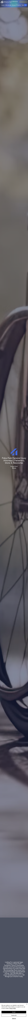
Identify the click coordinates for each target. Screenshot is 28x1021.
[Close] (26, 1005)
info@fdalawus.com (14, 975)
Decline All (13, 1015)
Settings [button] (14, 1018)
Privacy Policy (12, 1008)
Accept (13, 1012)
